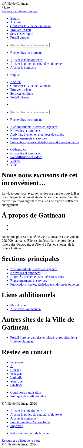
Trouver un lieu (20, 30)
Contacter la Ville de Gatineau (30, 26)
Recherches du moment (26, 52)
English (15, 18)
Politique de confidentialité (28, 396)
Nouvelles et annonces (25, 130)
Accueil (15, 22)
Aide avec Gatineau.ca (25, 309)
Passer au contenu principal (20, 11)
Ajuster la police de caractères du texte (36, 63)
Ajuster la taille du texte (26, 60)
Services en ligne (21, 34)
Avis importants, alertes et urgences (33, 127)
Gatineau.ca (18, 149)
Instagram (16, 373)
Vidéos (15, 161)
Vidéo (14, 164)
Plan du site (18, 305)
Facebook (16, 362)
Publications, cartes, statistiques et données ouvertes (44, 142)
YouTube (16, 381)
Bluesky (15, 370)
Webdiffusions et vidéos (26, 157)
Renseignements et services (28, 138)
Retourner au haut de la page (29, 433)
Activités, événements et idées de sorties (37, 134)
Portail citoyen (20, 37)
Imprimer (16, 426)
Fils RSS (16, 385)
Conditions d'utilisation (25, 392)
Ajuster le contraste (23, 67)
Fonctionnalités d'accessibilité (30, 422)
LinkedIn (16, 377)
